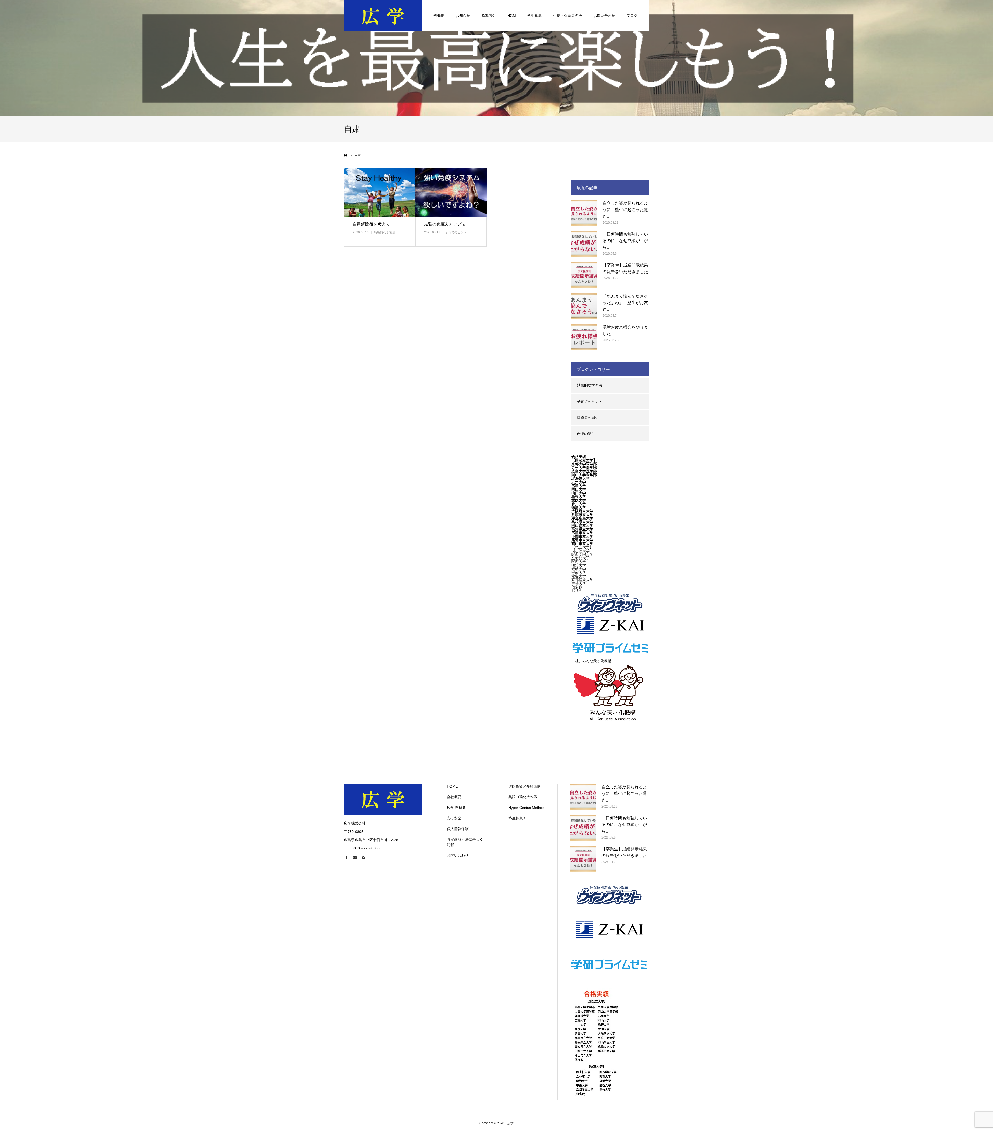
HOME (452, 786)
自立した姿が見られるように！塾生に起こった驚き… (625, 209)
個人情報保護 (458, 829)
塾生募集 (534, 15)
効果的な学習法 (384, 232)
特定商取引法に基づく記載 (465, 842)
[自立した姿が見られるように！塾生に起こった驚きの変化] (584, 213)
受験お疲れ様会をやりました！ (625, 330)
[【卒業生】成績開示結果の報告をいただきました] (584, 275)
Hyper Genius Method (526, 807)
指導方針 (489, 15)
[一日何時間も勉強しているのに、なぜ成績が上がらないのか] (584, 244)
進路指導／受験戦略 (524, 786)
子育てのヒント (456, 232)
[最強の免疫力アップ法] (451, 192)
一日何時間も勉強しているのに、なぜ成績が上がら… (625, 241)
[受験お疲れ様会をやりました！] (584, 337)
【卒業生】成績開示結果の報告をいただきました (625, 268)
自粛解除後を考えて (371, 224)
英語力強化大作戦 (522, 797)
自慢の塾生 (586, 434)
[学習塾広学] (383, 15)
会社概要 (454, 797)
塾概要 (438, 15)
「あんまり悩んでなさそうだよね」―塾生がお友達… (625, 303)
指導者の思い (588, 418)
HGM (511, 15)
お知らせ (463, 15)
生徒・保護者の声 (567, 15)
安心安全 (454, 818)
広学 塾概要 (456, 807)
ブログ (632, 15)
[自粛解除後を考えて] (379, 192)
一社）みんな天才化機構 (591, 661)
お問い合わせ (604, 15)
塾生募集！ (517, 818)
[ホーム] (346, 155)
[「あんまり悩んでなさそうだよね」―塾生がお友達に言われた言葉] (584, 306)
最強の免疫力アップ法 (444, 224)
